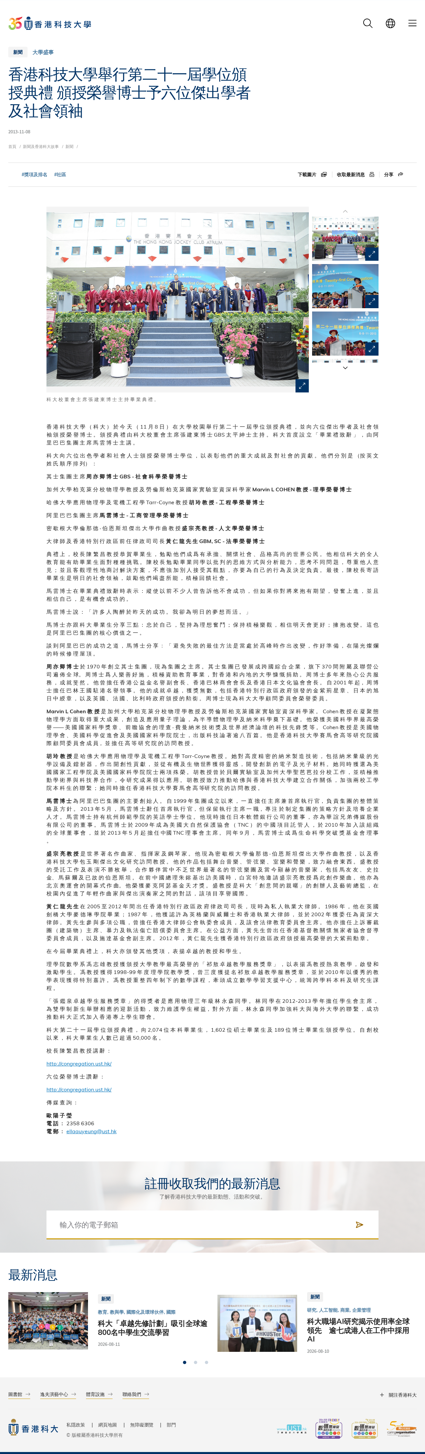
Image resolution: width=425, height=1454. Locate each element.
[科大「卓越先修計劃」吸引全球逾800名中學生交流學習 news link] (108, 1321)
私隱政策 (75, 1424)
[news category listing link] (43, 52)
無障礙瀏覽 (141, 1424)
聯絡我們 (132, 1394)
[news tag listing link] (34, 174)
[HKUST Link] (49, 23)
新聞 (69, 146)
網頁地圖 (107, 1424)
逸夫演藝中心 (54, 1394)
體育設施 (95, 1394)
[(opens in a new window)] (329, 1429)
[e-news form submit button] (359, 1225)
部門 (171, 1424)
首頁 (12, 146)
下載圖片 (308, 174)
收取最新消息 (351, 174)
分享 (389, 174)
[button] (345, 368)
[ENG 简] (390, 23)
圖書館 (15, 1394)
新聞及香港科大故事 (41, 146)
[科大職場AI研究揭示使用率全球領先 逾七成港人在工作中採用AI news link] (317, 1323)
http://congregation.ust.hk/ (79, 1063)
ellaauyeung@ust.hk (91, 1131)
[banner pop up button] (302, 385)
